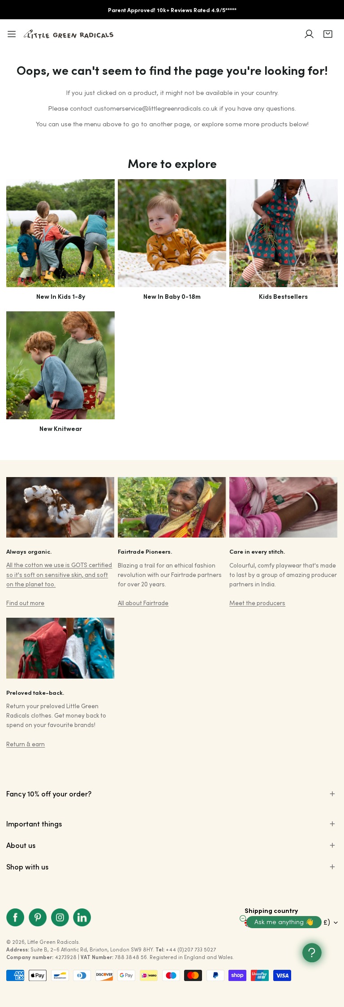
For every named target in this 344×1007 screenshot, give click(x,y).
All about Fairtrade (143, 603)
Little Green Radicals (53, 941)
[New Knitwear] (60, 365)
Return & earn (25, 744)
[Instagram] (60, 917)
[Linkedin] (82, 917)
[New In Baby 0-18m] (172, 233)
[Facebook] (15, 917)
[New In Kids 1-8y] (60, 233)
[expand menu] (11, 34)
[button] (327, 34)
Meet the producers (257, 603)
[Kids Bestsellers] (283, 233)
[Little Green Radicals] (68, 34)
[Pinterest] (37, 917)
